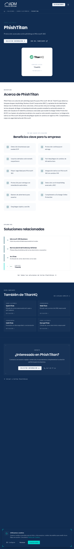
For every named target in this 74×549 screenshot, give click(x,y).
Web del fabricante (38, 41)
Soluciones (10, 11)
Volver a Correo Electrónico (17, 379)
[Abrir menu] (68, 5)
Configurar (12, 542)
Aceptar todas (33, 542)
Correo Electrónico (23, 11)
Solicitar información (14, 41)
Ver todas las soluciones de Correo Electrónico (36, 275)
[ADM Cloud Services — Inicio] (11, 5)
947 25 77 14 (51, 368)
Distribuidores (59, 4)
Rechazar (22, 542)
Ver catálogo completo (61, 296)
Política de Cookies (34, 537)
